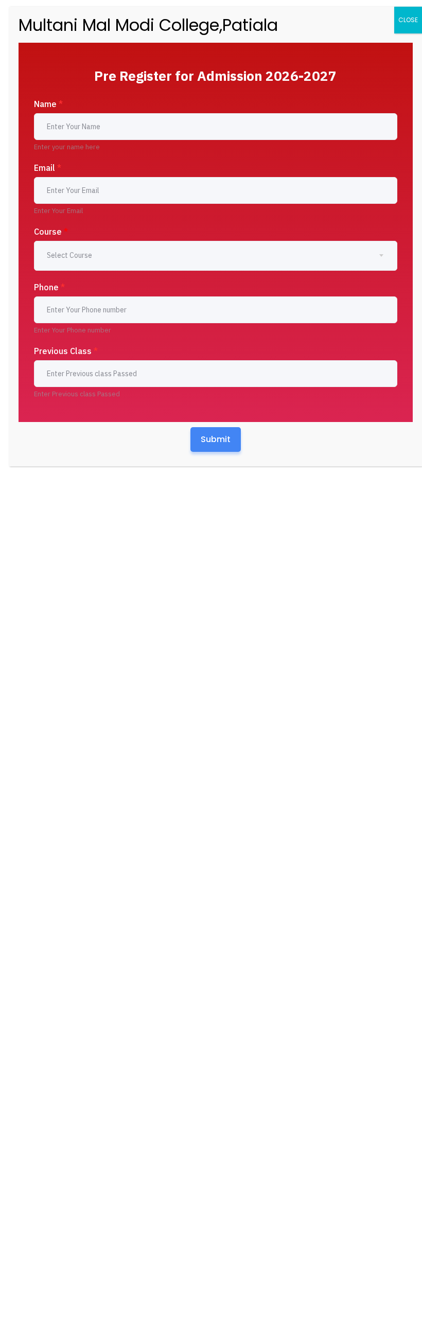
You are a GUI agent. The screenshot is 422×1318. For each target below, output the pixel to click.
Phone (49, 287)
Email (47, 168)
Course (51, 231)
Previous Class (66, 351)
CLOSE (408, 19)
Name (48, 104)
